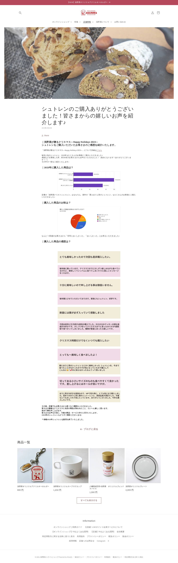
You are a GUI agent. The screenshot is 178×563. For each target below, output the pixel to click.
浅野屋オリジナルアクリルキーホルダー (33, 486)
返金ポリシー (128, 536)
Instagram (101, 541)
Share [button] (46, 135)
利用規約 (81, 536)
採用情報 (73, 541)
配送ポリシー (114, 536)
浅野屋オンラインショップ (49, 557)
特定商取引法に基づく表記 (134, 557)
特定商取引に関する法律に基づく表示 (58, 536)
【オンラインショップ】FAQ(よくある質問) (70, 531)
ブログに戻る (91, 429)
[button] (20, 13)
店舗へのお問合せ (86, 541)
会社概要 (120, 531)
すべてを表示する (89, 500)
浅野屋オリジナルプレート (136, 486)
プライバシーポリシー (96, 536)
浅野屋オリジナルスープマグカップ (67, 486)
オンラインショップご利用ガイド (68, 527)
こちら (99, 150)
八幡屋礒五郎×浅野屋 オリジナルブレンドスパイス (107, 487)
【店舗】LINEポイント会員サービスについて (103, 527)
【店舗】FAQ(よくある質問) (102, 531)
